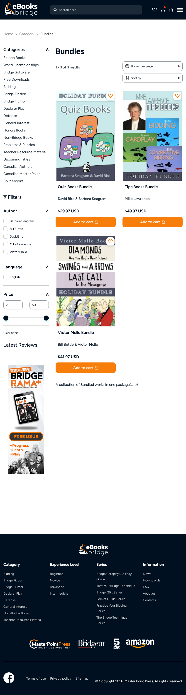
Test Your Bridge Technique (115, 586)
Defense (10, 116)
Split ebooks (13, 181)
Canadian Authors (17, 166)
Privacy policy (60, 678)
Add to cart (83, 222)
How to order (152, 580)
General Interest (16, 123)
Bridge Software (16, 72)
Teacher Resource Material (24, 152)
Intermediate (59, 593)
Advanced (57, 587)
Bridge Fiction (14, 94)
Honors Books (14, 130)
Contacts (149, 600)
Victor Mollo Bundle (76, 332)
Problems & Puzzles (19, 145)
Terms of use (36, 678)
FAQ (146, 587)
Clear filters (10, 333)
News (147, 574)
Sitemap (82, 678)
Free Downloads (16, 79)
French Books (14, 58)
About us (149, 593)
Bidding (9, 87)
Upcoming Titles (16, 159)
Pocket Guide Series (110, 599)
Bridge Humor (14, 101)
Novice (55, 580)
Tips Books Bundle (141, 186)
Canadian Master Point (21, 174)
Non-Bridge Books (18, 137)
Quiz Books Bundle (75, 186)
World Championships (21, 65)
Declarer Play (13, 108)
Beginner (56, 574)
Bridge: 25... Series (109, 592)
